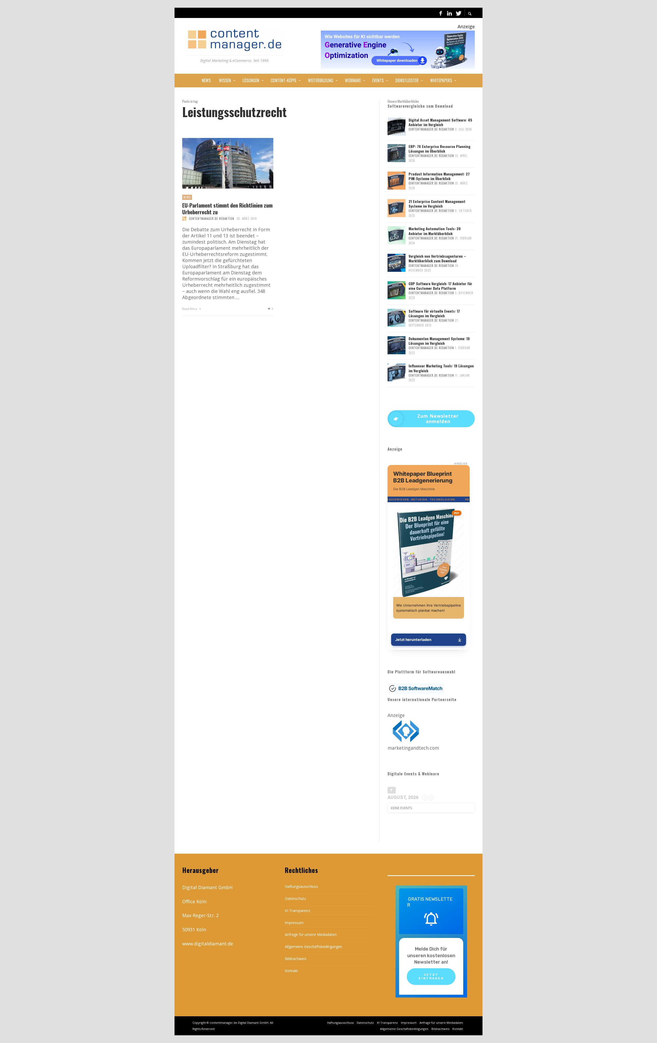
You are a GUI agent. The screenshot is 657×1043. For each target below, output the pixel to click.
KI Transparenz (297, 910)
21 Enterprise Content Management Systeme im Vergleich (437, 204)
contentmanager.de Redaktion (211, 219)
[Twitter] (458, 13)
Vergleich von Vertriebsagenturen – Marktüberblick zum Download (437, 258)
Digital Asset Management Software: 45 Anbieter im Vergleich (440, 122)
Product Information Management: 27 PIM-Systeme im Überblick (439, 176)
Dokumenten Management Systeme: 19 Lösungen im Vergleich (439, 341)
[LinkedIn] (449, 13)
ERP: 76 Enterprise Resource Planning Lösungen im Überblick (439, 149)
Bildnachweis (295, 958)
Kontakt (291, 970)
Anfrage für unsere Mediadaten (311, 934)
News (187, 197)
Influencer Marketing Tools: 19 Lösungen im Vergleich (441, 368)
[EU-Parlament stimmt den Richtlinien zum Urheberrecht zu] (219, 163)
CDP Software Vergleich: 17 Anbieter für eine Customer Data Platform (440, 286)
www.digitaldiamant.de (207, 943)
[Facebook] (441, 13)
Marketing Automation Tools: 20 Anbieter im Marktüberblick (435, 231)
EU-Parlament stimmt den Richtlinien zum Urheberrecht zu (227, 208)
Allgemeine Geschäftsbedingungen (313, 946)
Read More (190, 309)
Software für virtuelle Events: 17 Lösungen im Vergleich (434, 313)
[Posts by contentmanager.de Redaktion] (184, 219)
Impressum (294, 922)
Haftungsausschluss (301, 886)
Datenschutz (295, 898)
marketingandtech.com (413, 748)
